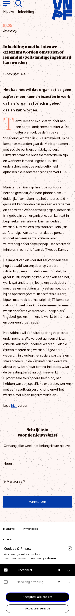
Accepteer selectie (37, 608)
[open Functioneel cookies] (68, 570)
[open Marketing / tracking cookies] (68, 582)
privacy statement (46, 558)
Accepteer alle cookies (38, 597)
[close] (70, 548)
